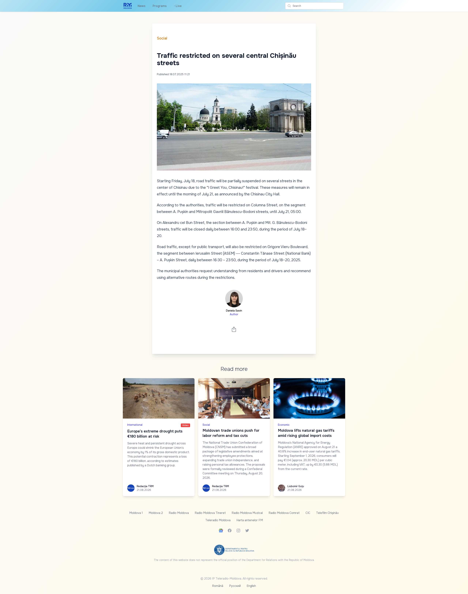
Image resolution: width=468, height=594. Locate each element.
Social (162, 38)
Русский (235, 586)
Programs (160, 6)
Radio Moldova (179, 513)
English (251, 586)
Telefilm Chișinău (327, 513)
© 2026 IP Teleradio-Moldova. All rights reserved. (234, 578)
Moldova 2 (156, 513)
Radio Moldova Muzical (247, 513)
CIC (307, 513)
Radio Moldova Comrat (284, 513)
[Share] (234, 329)
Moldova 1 (136, 513)
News (141, 6)
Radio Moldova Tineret (210, 513)
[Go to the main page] (128, 6)
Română (217, 586)
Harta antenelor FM (249, 520)
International (134, 424)
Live (178, 6)
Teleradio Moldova (218, 520)
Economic (284, 424)
